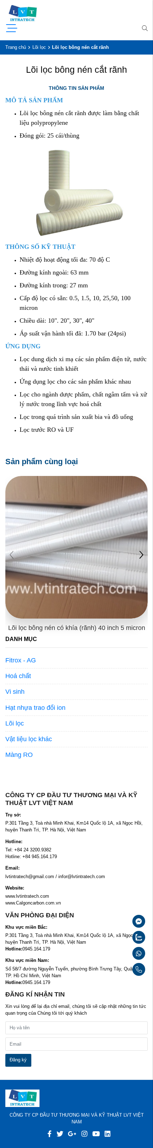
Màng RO (19, 754)
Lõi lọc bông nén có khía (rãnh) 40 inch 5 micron (76, 627)
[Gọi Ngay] (121, 969)
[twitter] (60, 1134)
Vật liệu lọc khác (28, 739)
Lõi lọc (39, 47)
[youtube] (96, 1134)
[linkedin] (108, 1134)
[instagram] (84, 1134)
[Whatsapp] (121, 953)
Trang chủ (15, 47)
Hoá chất (18, 676)
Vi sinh (15, 691)
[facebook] (49, 1134)
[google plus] (72, 1134)
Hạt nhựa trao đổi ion (35, 707)
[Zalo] (121, 937)
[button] (141, 555)
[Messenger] (121, 921)
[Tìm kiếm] (145, 29)
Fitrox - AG (20, 660)
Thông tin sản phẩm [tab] (76, 88)
